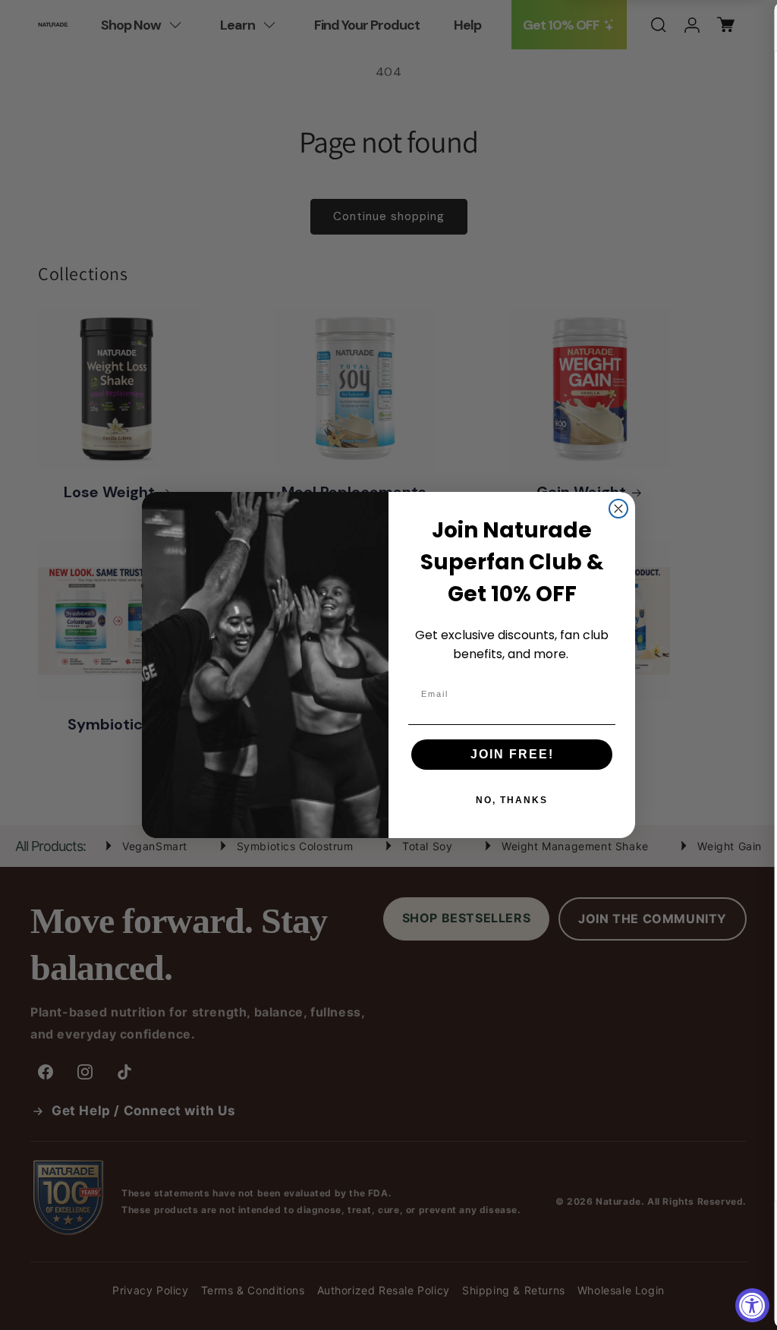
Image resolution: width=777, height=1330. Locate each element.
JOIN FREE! (512, 754)
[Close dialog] (618, 509)
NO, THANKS (512, 800)
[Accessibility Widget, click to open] (752, 1305)
